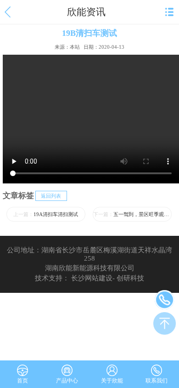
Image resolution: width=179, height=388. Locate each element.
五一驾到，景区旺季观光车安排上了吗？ (132, 214)
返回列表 (51, 196)
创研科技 (130, 278)
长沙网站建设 (91, 278)
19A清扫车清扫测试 (45, 214)
